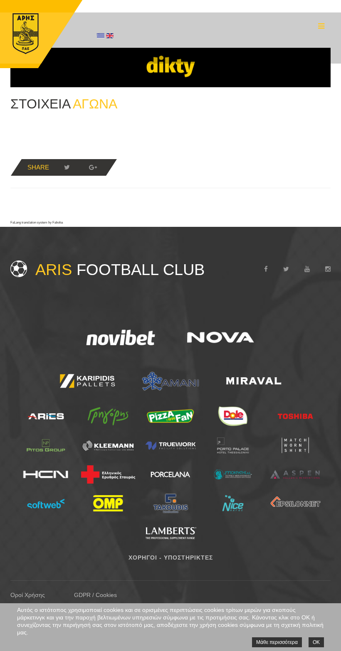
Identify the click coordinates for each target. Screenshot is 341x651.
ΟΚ (316, 642)
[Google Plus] (92, 167)
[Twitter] (67, 167)
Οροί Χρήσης (27, 595)
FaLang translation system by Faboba (36, 222)
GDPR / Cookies (95, 595)
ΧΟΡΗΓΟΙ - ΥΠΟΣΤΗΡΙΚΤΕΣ (170, 557)
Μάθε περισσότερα (277, 642)
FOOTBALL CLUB (120, 269)
